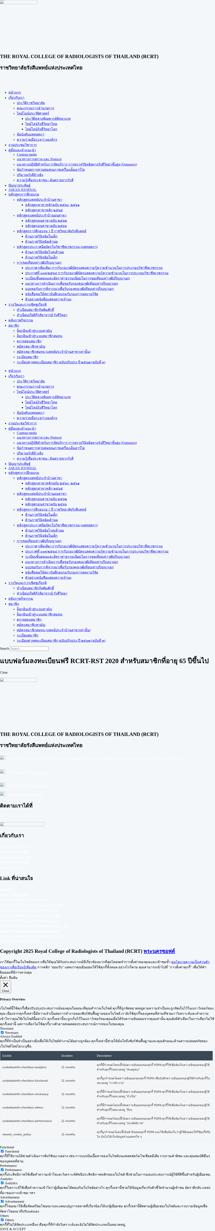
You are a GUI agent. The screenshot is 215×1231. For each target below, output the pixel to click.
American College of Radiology (21, 941)
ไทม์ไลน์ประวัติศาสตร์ (33, 113)
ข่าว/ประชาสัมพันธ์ (14, 851)
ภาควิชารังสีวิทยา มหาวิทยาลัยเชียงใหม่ (30, 910)
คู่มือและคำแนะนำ (22, 150)
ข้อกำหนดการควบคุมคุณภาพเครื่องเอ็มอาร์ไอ (51, 169)
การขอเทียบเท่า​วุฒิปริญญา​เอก (39, 262)
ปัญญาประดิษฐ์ (19, 185)
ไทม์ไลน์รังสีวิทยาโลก (41, 129)
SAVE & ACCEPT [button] (13, 1229)
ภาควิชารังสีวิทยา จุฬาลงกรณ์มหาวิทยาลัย (31, 905)
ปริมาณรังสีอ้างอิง (30, 175)
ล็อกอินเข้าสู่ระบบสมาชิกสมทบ (39, 336)
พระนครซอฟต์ (159, 951)
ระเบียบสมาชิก (27, 357)
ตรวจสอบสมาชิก (29, 341)
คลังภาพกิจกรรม (20, 320)
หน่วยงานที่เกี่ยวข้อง (15, 894)
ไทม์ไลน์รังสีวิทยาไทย (41, 124)
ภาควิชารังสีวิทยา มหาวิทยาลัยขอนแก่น (29, 920)
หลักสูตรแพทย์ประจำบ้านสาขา (39, 199)
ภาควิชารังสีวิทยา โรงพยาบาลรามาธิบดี (29, 915)
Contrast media (27, 154)
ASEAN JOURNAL (22, 190)
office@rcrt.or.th (31, 795)
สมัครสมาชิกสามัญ (31, 346)
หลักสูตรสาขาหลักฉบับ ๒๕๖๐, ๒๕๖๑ (52, 205)
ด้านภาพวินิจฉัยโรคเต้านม (44, 252)
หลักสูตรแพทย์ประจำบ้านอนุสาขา (42, 215)
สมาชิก (13, 325)
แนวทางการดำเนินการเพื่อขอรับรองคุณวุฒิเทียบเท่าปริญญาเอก (71, 283)
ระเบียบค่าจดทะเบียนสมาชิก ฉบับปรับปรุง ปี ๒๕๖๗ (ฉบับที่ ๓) (61, 362)
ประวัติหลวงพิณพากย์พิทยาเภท (48, 118)
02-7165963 (38, 772)
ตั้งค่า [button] (4, 977)
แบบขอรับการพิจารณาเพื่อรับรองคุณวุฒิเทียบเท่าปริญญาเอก (69, 289)
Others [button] (4, 1216)
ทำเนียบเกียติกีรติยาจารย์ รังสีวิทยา (42, 315)
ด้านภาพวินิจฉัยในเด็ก (41, 236)
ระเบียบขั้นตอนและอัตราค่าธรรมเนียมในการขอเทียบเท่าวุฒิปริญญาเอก (77, 278)
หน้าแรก (14, 92)
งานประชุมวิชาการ (22, 145)
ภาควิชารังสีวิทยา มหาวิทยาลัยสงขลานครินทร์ (34, 926)
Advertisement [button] (9, 1197)
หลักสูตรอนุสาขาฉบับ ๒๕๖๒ (46, 220)
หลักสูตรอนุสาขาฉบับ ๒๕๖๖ (46, 226)
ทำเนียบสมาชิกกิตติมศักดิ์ (35, 310)
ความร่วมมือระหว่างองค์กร (37, 139)
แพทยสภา (7, 889)
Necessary (12, 1032)
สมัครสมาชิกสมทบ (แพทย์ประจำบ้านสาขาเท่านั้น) (53, 351)
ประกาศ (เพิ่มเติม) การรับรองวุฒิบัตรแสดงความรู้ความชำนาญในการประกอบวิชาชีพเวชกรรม (94, 268)
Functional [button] (7, 1147)
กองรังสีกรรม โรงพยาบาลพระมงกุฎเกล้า (30, 931)
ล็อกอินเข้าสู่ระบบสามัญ (34, 331)
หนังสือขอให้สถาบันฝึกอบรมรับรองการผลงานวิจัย (61, 294)
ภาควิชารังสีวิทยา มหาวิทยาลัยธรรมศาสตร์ (32, 936)
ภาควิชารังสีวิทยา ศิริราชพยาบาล (24, 899)
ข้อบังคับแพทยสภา (30, 134)
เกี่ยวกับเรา (16, 97)
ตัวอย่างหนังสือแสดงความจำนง (48, 299)
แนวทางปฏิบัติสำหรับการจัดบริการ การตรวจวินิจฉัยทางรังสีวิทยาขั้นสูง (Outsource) (77, 164)
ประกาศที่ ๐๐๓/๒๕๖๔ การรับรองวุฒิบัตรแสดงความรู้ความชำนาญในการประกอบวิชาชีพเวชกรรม (97, 273)
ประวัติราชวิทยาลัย (31, 103)
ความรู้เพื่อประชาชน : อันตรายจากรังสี (45, 180)
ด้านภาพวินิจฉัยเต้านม (41, 241)
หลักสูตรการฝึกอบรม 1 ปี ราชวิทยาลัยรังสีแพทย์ (51, 231)
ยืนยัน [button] (13, 977)
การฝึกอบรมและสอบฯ (16, 857)
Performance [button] (8, 1165)
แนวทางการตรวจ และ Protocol (39, 159)
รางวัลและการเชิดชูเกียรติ (27, 304)
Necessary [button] (7, 1028)
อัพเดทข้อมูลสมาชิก (14, 862)
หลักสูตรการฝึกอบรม (23, 194)
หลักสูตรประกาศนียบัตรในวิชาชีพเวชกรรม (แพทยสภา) (57, 247)
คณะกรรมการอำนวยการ (35, 108)
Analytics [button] (6, 1179)
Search (4, 648)
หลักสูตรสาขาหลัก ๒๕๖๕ (44, 210)
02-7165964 (38, 786)
